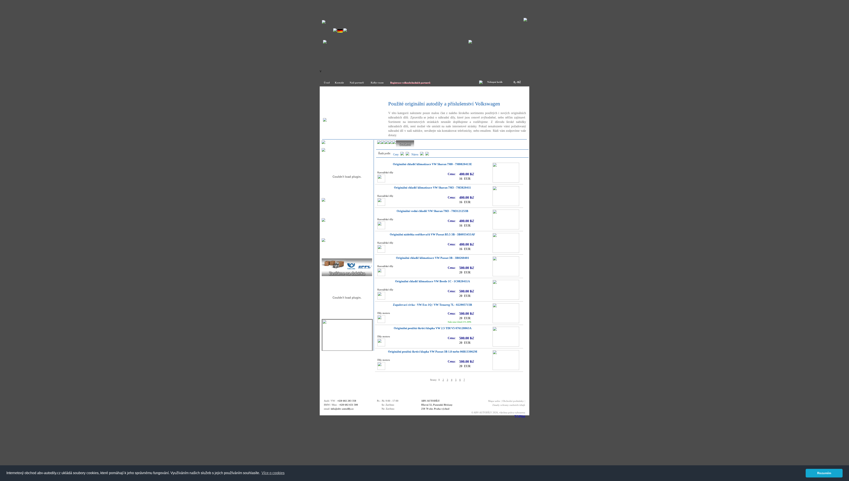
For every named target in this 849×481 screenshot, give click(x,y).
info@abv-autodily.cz (342, 408)
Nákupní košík (495, 82)
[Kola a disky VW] (501, 93)
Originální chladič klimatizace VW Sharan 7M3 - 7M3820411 (432, 187)
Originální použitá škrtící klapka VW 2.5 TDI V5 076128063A (432, 328)
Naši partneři (357, 82)
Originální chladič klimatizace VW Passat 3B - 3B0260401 (432, 258)
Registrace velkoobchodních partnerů (410, 82)
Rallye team (377, 82)
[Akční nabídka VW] (450, 93)
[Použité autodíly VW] (347, 93)
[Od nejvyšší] (402, 154)
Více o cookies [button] (273, 473)
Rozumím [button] (824, 473)
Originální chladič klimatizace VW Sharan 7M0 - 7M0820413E (432, 164)
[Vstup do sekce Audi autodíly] (325, 42)
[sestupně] (422, 154)
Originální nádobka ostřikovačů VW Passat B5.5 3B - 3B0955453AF (432, 234)
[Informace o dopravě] (347, 275)
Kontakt (339, 82)
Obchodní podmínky (513, 401)
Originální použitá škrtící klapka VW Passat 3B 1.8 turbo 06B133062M (432, 351)
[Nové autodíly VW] (398, 93)
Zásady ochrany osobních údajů (508, 405)
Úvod (327, 82)
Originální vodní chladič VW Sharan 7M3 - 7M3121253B (432, 211)
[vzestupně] (427, 154)
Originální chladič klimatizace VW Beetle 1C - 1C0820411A (432, 281)
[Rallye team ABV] (347, 349)
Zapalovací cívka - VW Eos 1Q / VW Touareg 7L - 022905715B (432, 304)
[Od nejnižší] (407, 154)
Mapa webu (494, 401)
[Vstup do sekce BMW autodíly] (470, 42)
